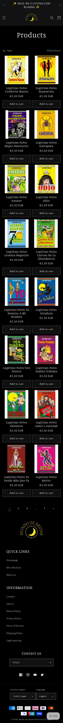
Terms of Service (15, 626)
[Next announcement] (59, 5)
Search (10, 604)
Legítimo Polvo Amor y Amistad (46, 424)
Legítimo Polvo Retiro (46, 478)
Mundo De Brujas (26, 719)
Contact (10, 596)
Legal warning (13, 640)
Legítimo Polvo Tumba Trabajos (46, 369)
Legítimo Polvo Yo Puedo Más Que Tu (16, 478)
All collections (13, 567)
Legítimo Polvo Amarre (16, 198)
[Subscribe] (49, 662)
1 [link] (9, 508)
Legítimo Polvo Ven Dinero (16, 369)
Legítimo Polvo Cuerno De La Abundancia (46, 255)
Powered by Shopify (43, 719)
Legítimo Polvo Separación (46, 89)
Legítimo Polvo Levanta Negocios (17, 253)
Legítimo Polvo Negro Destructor (16, 144)
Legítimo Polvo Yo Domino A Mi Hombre (16, 313)
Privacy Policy (13, 618)
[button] (4, 17)
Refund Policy (13, 611)
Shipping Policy (14, 633)
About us (11, 575)
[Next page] (53, 508)
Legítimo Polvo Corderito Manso (16, 89)
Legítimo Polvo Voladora (46, 311)
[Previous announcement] (3, 5)
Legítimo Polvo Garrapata (46, 144)
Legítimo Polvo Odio (46, 198)
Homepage (12, 560)
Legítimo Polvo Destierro (16, 424)
